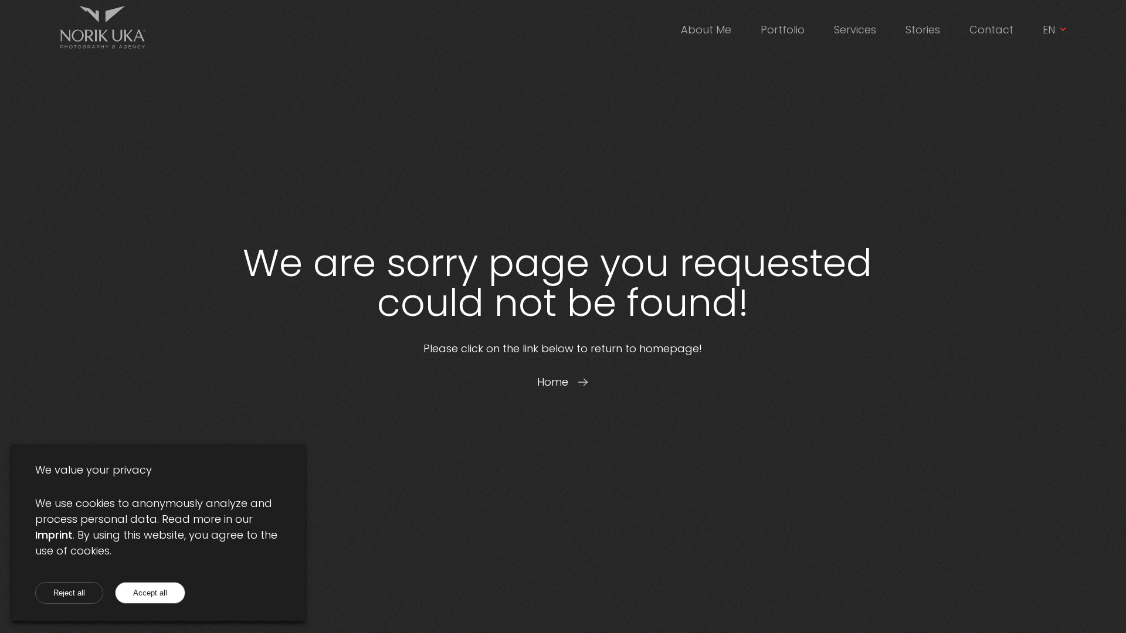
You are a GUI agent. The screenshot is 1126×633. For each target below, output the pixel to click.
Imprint (54, 535)
